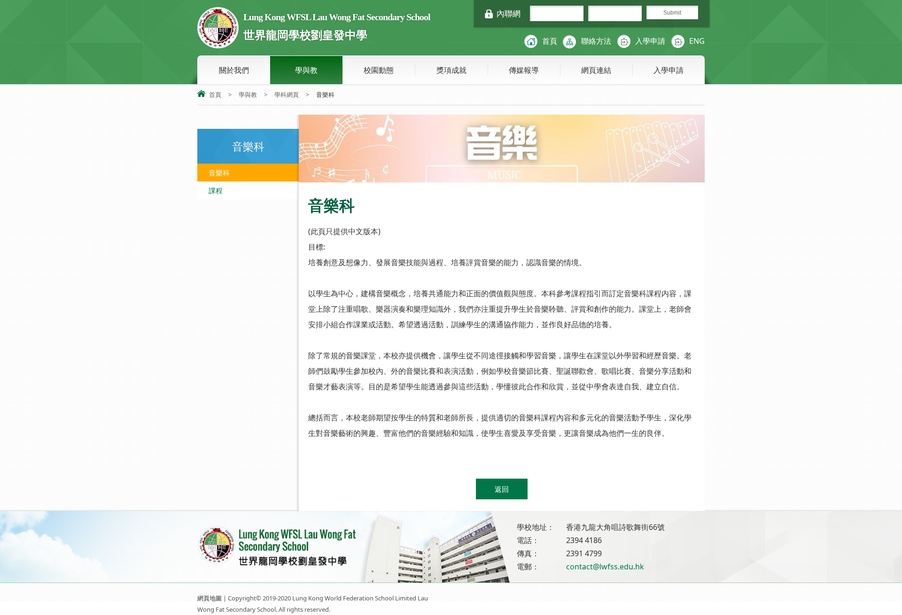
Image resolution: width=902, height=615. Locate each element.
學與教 (306, 70)
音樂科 (219, 172)
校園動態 (379, 70)
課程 (216, 190)
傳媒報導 (524, 70)
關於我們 (234, 70)
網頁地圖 (209, 598)
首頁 (549, 41)
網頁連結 (596, 70)
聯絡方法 (596, 41)
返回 (502, 489)
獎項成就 (451, 70)
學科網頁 (286, 94)
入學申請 (650, 41)
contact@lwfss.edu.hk (605, 566)
